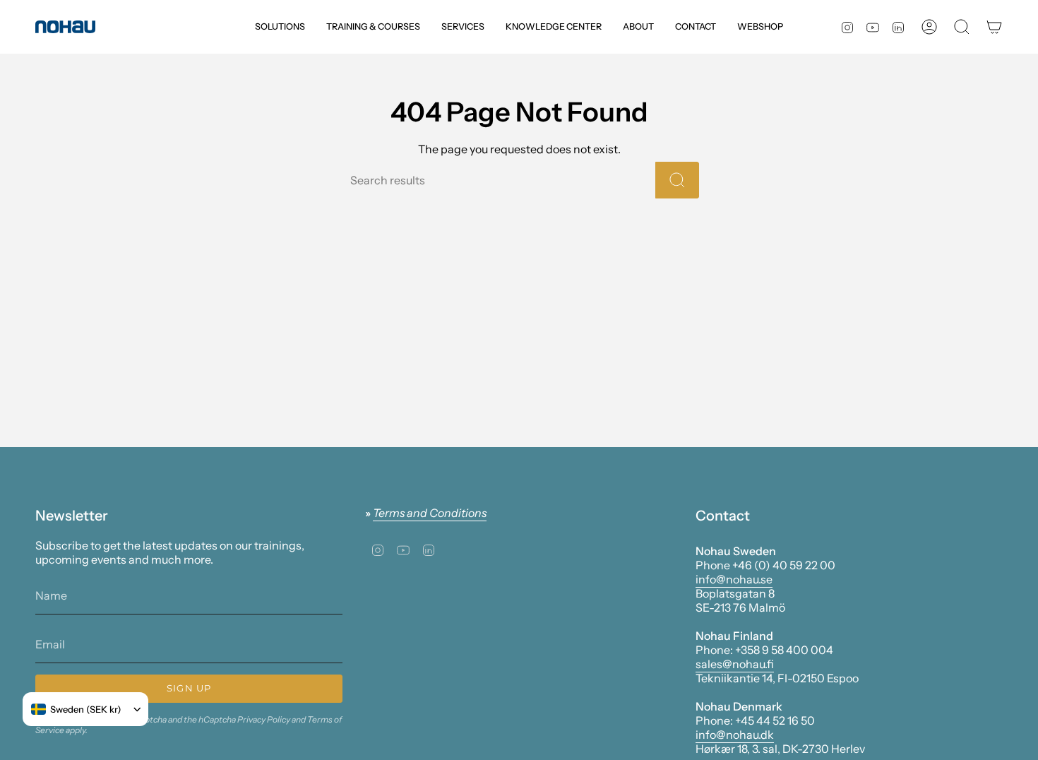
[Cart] (994, 27)
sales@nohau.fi (735, 664)
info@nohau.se (734, 579)
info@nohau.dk (735, 735)
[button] (280, 27)
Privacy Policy (263, 719)
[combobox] (76, 709)
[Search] (677, 180)
